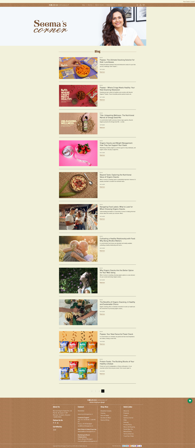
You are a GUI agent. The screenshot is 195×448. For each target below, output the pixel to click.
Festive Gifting (105, 420)
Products (126, 413)
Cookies (103, 413)
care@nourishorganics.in (85, 426)
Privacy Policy (127, 424)
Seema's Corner (99, 5)
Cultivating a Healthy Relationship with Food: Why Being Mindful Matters (117, 239)
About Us (90, 5)
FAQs (125, 420)
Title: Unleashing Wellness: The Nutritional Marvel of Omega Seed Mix (117, 116)
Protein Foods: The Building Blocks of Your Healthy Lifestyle (117, 362)
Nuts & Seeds (105, 415)
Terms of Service (128, 434)
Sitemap (126, 422)
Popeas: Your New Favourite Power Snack (116, 334)
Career (125, 415)
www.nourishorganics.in (85, 414)
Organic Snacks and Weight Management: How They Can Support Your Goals (116, 144)
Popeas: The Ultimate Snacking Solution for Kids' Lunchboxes (117, 61)
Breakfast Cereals (106, 411)
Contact (120, 5)
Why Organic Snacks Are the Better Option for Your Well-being (117, 271)
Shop (83, 5)
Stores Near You (110, 5)
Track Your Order (128, 436)
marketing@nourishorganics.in (87, 441)
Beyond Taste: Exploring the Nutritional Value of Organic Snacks (115, 176)
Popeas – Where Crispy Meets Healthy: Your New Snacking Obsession (117, 88)
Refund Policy (127, 431)
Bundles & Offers (106, 418)
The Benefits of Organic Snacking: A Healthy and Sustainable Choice (117, 303)
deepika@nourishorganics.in (86, 431)
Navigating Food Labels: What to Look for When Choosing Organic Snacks (116, 208)
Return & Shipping (129, 427)
